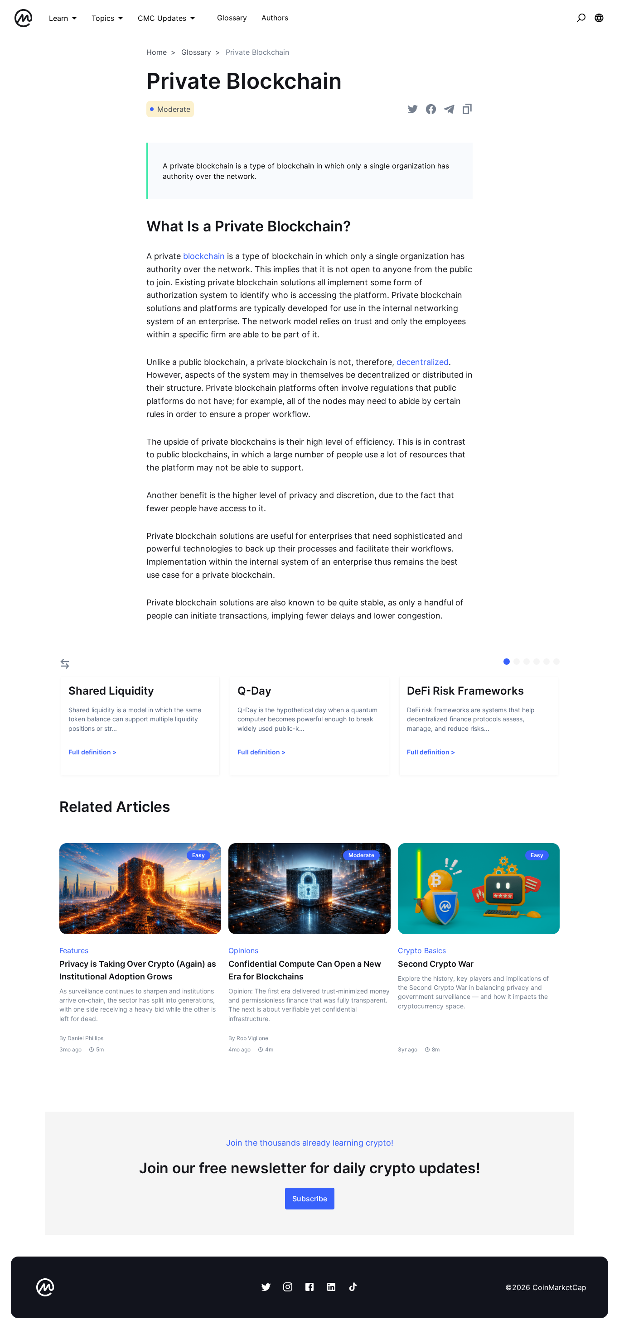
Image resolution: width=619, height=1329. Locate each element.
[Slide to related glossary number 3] (536, 661)
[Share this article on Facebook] (431, 109)
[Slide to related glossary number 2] (526, 661)
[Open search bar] (581, 18)
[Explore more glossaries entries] (64, 663)
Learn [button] (58, 18)
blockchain (204, 256)
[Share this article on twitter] (412, 109)
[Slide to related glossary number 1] (516, 661)
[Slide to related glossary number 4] (546, 661)
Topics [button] (103, 18)
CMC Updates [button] (162, 18)
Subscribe (309, 1198)
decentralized (423, 362)
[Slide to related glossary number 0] (506, 661)
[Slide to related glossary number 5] (556, 661)
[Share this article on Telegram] (449, 109)
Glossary (196, 52)
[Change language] (599, 18)
